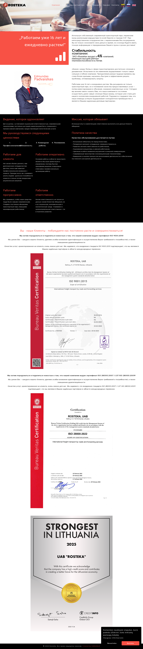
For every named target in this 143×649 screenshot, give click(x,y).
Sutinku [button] (130, 643)
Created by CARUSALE (91, 646)
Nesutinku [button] (112, 643)
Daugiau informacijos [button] (113, 638)
